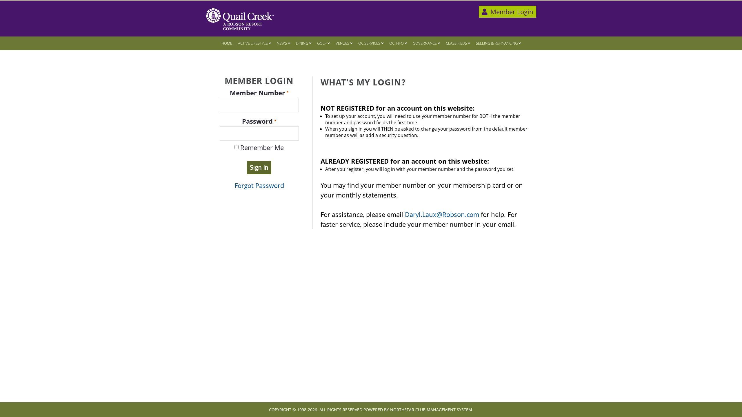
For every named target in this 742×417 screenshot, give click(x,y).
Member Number (258, 93)
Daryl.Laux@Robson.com (442, 214)
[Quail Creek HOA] (240, 19)
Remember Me (261, 147)
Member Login (511, 11)
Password (258, 121)
